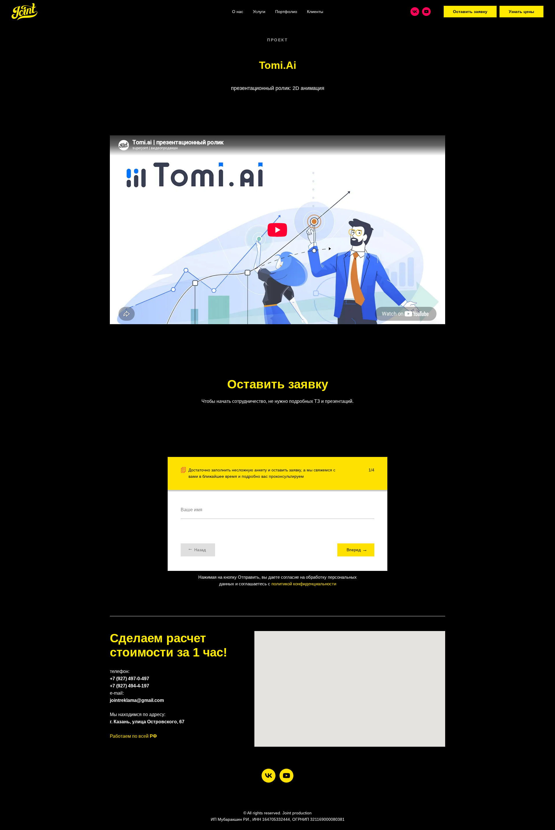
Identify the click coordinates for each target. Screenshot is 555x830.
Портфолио (286, 11)
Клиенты (315, 11)
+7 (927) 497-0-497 (129, 678)
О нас (237, 11)
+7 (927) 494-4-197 (129, 685)
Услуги (259, 11)
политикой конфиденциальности (303, 583)
